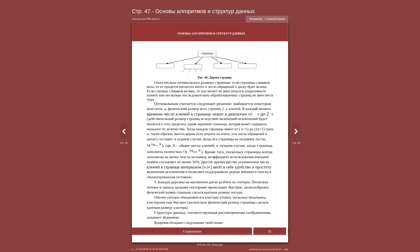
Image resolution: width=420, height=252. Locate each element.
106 (286, 249)
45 (163, 249)
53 (267, 249)
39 (143, 249)
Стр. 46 (124, 143)
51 (260, 249)
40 (147, 249)
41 (150, 249)
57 (280, 249)
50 (257, 249)
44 (160, 249)
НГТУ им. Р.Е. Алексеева (210, 244)
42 (153, 249)
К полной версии (275, 19)
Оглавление (255, 19)
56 (277, 249)
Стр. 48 (296, 143)
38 (140, 249)
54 (270, 249)
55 (273, 249)
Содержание (192, 231)
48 (250, 249)
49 (254, 249)
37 (137, 249)
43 (157, 249)
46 (166, 249)
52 (263, 249)
